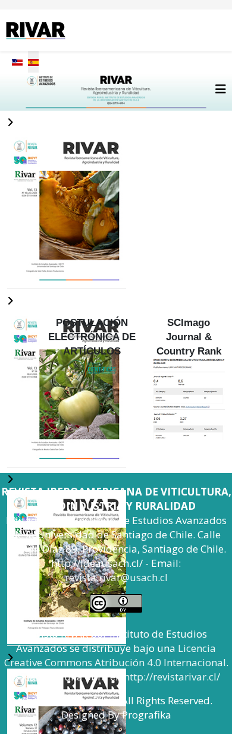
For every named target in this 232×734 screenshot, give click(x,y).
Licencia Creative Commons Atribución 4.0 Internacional (115, 655)
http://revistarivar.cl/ (172, 676)
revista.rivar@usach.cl (116, 577)
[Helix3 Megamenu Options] (220, 89)
